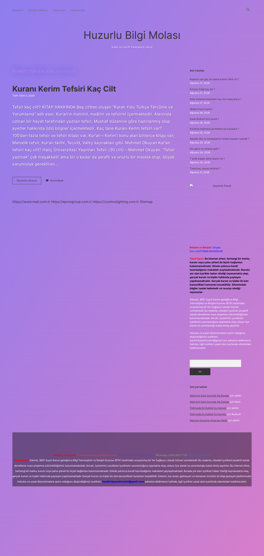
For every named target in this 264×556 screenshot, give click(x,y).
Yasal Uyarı (59, 10)
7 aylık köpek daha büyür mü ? (207, 158)
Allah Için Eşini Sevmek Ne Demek (209, 395)
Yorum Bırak (57, 180)
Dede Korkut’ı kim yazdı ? (204, 118)
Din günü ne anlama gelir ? (205, 148)
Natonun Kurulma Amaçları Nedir (208, 420)
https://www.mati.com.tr (31, 202)
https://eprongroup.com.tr (71, 202)
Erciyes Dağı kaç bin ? (202, 89)
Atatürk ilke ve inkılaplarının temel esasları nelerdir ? (219, 138)
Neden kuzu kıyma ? (201, 109)
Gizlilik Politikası (37, 10)
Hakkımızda (78, 10)
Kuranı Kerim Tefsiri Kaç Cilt (64, 88)
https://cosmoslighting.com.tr (116, 202)
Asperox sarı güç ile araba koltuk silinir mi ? (214, 79)
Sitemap (146, 202)
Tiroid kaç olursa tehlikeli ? (205, 168)
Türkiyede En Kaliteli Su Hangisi (208, 408)
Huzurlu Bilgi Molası (132, 35)
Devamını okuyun (29, 181)
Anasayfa (17, 10)
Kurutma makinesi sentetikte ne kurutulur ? (214, 128)
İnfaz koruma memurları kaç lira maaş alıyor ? (216, 99)
